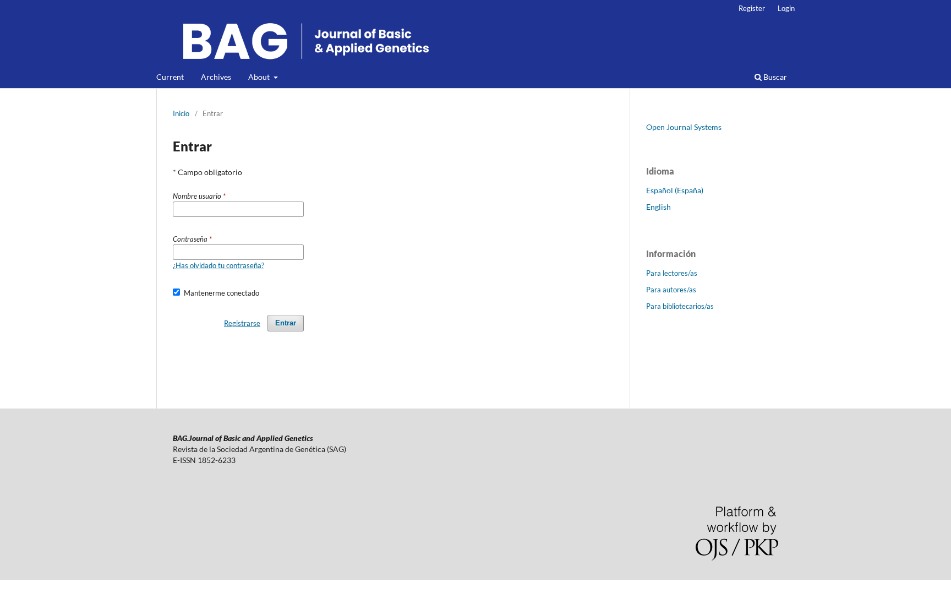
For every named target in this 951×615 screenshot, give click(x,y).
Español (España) (674, 190)
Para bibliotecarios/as (680, 306)
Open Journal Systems (684, 127)
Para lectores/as (671, 273)
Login (786, 8)
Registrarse (242, 323)
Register (752, 8)
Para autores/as (671, 289)
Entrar (285, 323)
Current (170, 76)
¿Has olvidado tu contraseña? (218, 265)
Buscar (774, 76)
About (259, 76)
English (658, 206)
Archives (216, 76)
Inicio (181, 113)
